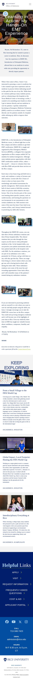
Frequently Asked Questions (16, 591)
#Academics (8, 430)
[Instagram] (26, 622)
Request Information (15, 584)
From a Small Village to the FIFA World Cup (15, 391)
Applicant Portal (15, 605)
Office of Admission (12, 6)
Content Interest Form (24, 349)
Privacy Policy (15, 674)
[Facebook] (7, 622)
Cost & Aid (15, 599)
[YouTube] (13, 622)
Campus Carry (16, 677)
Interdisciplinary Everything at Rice (16, 516)
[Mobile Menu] (30, 4)
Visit (15, 578)
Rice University (10, 3)
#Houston (18, 430)
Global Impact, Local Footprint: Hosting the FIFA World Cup (16, 458)
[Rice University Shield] (3, 5)
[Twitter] (20, 622)
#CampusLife (19, 542)
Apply (15, 572)
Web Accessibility (24, 674)
